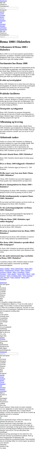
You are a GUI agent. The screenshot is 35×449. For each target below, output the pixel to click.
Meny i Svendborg (18, 272)
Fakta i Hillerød (15, 277)
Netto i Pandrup (27, 276)
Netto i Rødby (11, 274)
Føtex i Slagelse (26, 270)
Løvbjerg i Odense (5, 272)
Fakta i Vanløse (4, 268)
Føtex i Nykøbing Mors (14, 276)
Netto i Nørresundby (17, 268)
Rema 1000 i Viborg (24, 274)
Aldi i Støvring (4, 277)
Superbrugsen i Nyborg (12, 270)
